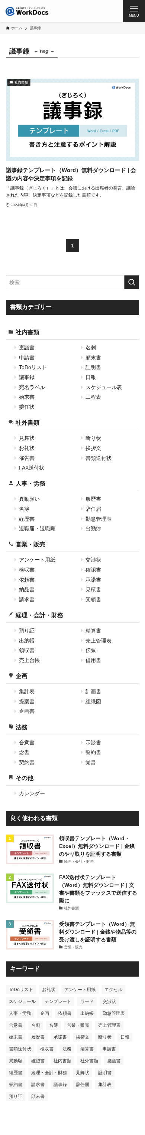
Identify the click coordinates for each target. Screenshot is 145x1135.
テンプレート (58, 1001)
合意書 (27, 743)
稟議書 (27, 348)
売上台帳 (29, 660)
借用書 (93, 660)
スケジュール (22, 1001)
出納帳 (27, 641)
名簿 (24, 509)
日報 (91, 377)
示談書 (93, 743)
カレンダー (32, 793)
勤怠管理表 (99, 519)
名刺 (91, 348)
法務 (22, 727)
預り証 (27, 631)
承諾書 (93, 580)
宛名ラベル (32, 387)
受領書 (93, 599)
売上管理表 (99, 641)
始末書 (27, 397)
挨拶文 (93, 448)
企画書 (27, 711)
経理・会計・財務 (39, 615)
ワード (87, 1001)
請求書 (27, 599)
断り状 (93, 438)
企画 (22, 675)
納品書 (27, 589)
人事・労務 (30, 483)
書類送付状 (99, 458)
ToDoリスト (33, 367)
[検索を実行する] (131, 282)
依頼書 (27, 580)
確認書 (93, 570)
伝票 (91, 650)
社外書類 (27, 422)
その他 (24, 777)
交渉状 (93, 560)
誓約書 (93, 752)
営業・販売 (30, 544)
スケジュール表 (104, 387)
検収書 (27, 570)
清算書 (87, 1049)
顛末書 (93, 358)
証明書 (93, 367)
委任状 (27, 407)
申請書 (27, 358)
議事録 (27, 377)
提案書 (27, 701)
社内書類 (27, 332)
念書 (24, 752)
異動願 (15, 1060)
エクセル (113, 989)
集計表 (27, 691)
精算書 (93, 631)
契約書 (27, 762)
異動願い (29, 499)
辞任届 (93, 509)
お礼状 (27, 448)
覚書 (91, 762)
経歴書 (27, 519)
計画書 (93, 691)
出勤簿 (93, 529)
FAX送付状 (31, 468)
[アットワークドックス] (27, 11)
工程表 (93, 397)
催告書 (27, 458)
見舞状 (27, 438)
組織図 (93, 701)
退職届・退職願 (37, 529)
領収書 (27, 650)
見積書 (93, 589)
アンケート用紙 (37, 560)
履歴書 (93, 499)
